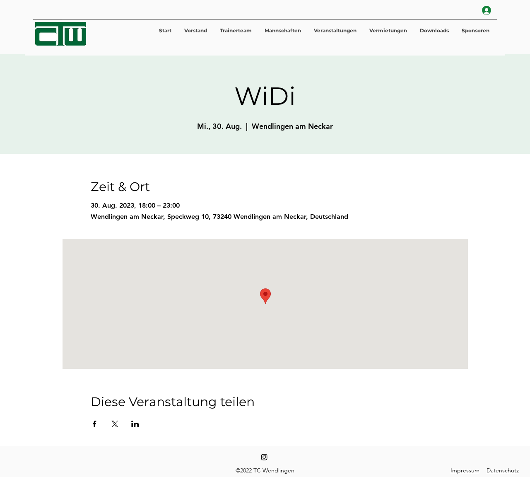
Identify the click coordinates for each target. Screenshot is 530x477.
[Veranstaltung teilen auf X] (115, 424)
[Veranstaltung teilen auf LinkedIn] (135, 424)
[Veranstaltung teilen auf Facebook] (95, 424)
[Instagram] (264, 457)
